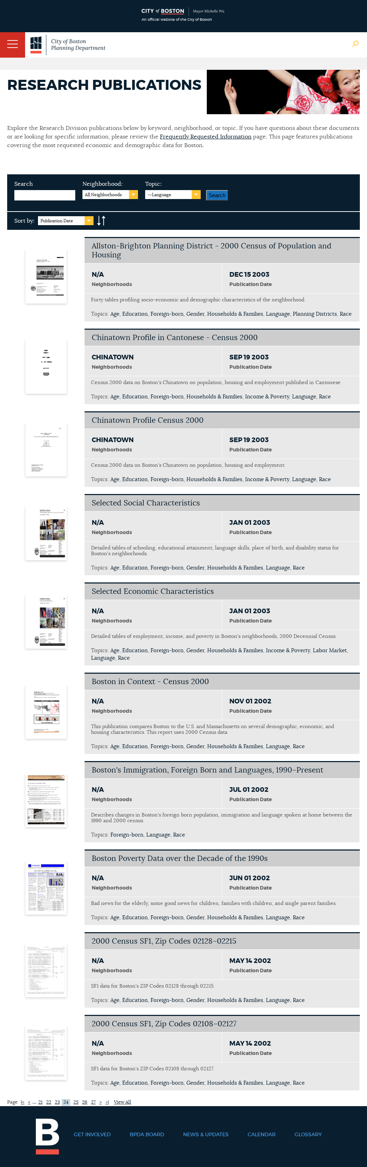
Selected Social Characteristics (146, 503)
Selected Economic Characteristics (153, 591)
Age (114, 314)
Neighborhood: (102, 184)
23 (57, 1102)
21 (40, 1102)
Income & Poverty (267, 397)
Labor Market (330, 650)
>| (107, 1102)
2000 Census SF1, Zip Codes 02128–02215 (164, 941)
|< (22, 1102)
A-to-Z (101, 221)
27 (93, 1102)
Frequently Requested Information (206, 137)
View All (122, 1102)
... (34, 1102)
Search (23, 184)
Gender (195, 314)
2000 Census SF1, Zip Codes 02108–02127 (164, 1024)
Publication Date (56, 221)
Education (135, 314)
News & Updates (206, 1134)
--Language (159, 195)
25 (75, 1102)
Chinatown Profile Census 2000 (148, 420)
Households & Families (235, 314)
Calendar (262, 1134)
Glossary (308, 1134)
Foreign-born (167, 314)
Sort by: (24, 221)
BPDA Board (147, 1134)
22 (48, 1102)
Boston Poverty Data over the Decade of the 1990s (180, 858)
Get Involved (92, 1134)
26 (84, 1102)
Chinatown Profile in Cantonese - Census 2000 (175, 338)
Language (278, 314)
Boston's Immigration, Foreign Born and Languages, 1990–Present (207, 770)
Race (346, 314)
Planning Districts (315, 314)
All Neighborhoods (103, 195)
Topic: (153, 184)
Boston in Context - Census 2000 (150, 682)
